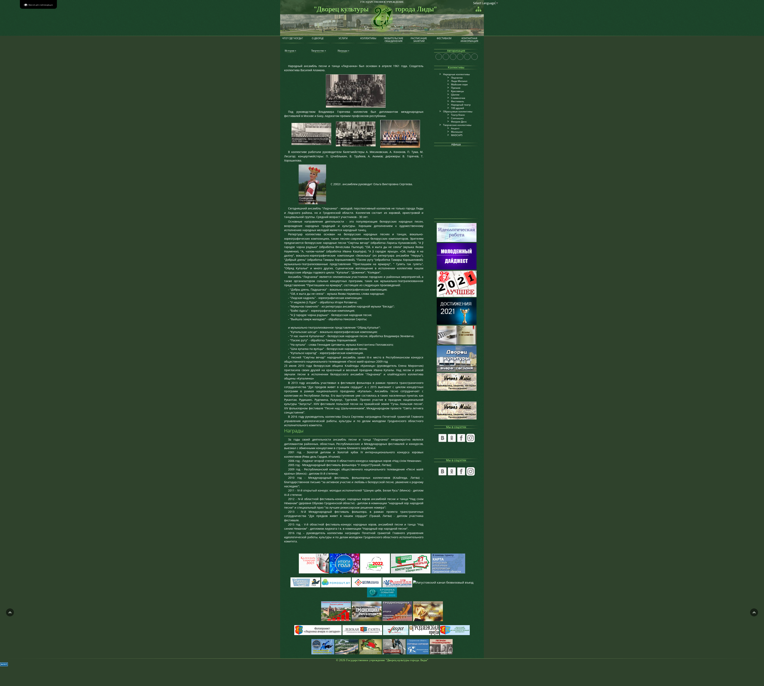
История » (290, 50)
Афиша (456, 144)
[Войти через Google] (467, 57)
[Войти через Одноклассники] (474, 57)
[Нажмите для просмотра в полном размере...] (356, 90)
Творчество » (318, 50)
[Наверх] (10, 612)
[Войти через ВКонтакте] (446, 57)
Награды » (343, 50)
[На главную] (381, 16)
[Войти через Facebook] (453, 57)
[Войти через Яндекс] (460, 57)
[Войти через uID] (439, 57)
